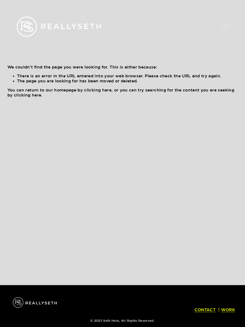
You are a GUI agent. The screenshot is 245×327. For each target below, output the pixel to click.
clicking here (97, 90)
